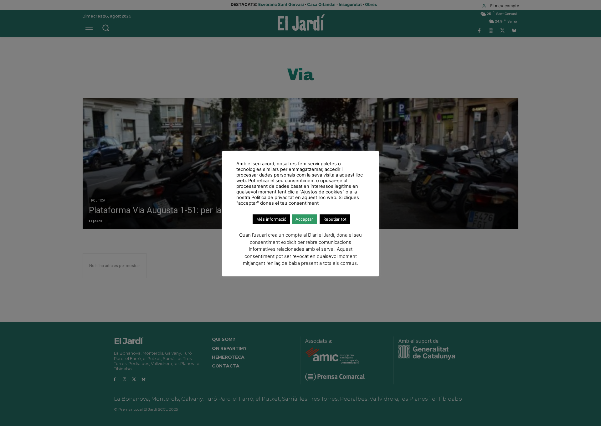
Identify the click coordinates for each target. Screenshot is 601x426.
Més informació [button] (271, 219)
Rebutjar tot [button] (335, 219)
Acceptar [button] (304, 219)
